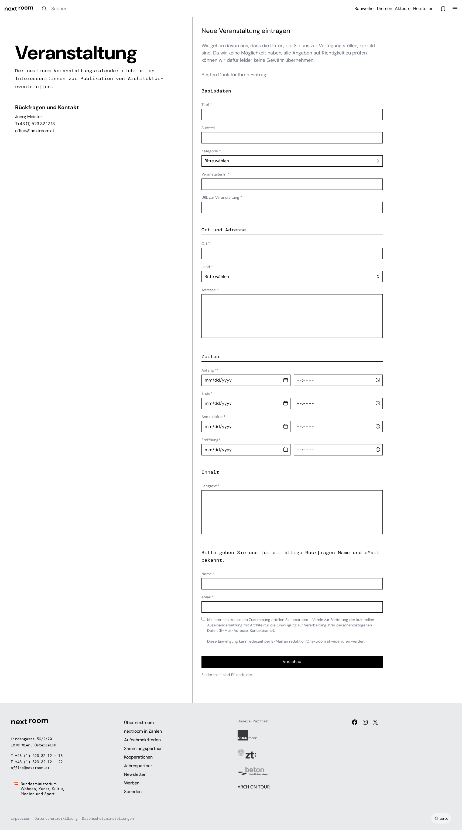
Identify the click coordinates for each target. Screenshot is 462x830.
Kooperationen (138, 757)
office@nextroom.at (34, 130)
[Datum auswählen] (285, 380)
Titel (206, 104)
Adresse (210, 289)
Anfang (210, 370)
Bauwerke (364, 8)
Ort (205, 243)
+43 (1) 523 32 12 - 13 (39, 755)
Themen (384, 8)
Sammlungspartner (143, 748)
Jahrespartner (138, 766)
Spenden (133, 791)
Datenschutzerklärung (56, 818)
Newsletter (135, 774)
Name (208, 573)
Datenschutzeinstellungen (108, 818)
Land (207, 266)
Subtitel (208, 127)
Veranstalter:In (215, 174)
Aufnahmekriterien (142, 740)
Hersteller (423, 8)
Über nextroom (139, 722)
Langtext (210, 485)
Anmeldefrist (213, 416)
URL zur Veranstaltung (221, 197)
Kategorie (211, 151)
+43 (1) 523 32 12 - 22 (39, 761)
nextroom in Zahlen (143, 731)
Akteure (402, 8)
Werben (131, 783)
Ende (206, 393)
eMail (207, 597)
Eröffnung (210, 439)
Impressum (20, 818)
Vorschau (292, 661)
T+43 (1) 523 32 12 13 (35, 123)
